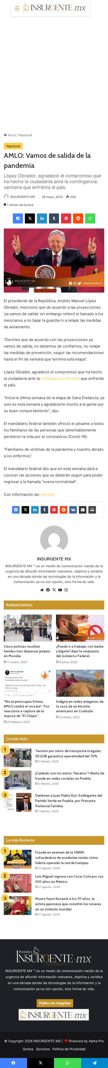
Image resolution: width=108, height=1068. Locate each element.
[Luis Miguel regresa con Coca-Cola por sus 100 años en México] (17, 883)
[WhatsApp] (90, 218)
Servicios (43, 1049)
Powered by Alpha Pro (86, 1041)
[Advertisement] (54, 72)
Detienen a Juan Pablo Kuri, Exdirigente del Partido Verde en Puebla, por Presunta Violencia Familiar (68, 800)
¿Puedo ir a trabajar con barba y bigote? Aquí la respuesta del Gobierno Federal (79, 651)
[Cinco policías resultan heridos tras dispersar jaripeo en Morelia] (28, 628)
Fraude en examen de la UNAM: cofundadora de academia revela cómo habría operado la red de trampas (66, 857)
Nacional (25, 135)
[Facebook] (18, 218)
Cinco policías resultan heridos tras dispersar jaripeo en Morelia (27, 651)
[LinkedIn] (42, 218)
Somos (28, 1049)
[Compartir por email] (82, 510)
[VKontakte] (73, 510)
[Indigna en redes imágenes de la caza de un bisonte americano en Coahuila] (80, 683)
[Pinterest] (66, 218)
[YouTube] (60, 590)
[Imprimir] (92, 510)
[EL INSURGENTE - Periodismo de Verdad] (54, 8)
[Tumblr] (54, 218)
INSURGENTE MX (22, 197)
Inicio (11, 135)
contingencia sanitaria (60, 378)
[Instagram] (66, 590)
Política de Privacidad (68, 1049)
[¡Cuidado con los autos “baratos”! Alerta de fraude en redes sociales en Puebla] (17, 780)
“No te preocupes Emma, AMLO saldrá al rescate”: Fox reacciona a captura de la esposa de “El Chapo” (26, 708)
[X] (30, 218)
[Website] (42, 590)
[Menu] (17, 10)
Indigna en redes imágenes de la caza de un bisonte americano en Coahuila (79, 706)
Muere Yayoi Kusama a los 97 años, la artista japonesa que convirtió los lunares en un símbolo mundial (68, 903)
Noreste (48, 494)
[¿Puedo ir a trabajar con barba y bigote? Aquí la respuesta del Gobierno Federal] (80, 628)
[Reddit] (78, 218)
